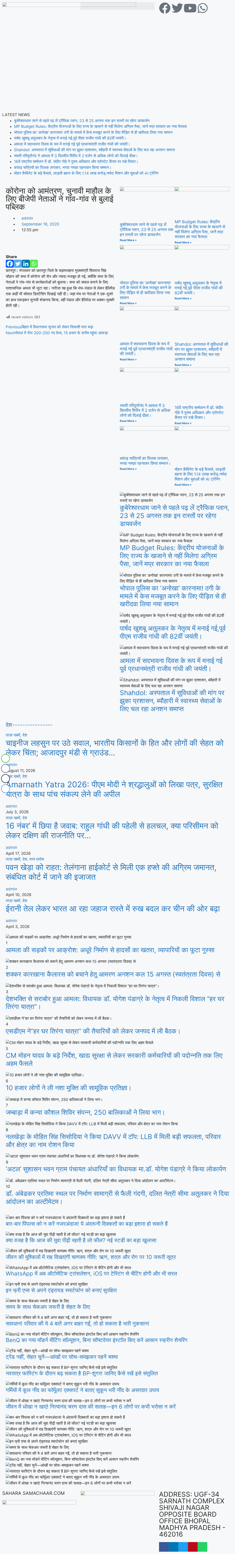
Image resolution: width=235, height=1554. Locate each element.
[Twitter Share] (5, 778)
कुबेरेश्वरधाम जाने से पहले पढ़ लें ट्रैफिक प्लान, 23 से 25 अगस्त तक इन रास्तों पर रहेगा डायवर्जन (82, 120)
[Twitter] (18, 264)
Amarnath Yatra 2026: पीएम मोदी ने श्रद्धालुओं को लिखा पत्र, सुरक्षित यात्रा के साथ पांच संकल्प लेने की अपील (114, 789)
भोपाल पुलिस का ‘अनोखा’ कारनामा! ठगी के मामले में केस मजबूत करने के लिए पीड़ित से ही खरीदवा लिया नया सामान (93, 132)
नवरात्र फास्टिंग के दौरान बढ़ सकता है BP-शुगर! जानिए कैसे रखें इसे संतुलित (82, 1373)
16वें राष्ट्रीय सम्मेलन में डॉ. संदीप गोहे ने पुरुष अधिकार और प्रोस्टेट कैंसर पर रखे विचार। (76, 161)
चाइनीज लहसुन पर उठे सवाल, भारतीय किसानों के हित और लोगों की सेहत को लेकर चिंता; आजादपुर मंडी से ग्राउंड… (115, 747)
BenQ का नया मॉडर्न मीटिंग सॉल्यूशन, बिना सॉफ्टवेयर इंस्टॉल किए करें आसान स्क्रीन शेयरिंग (96, 1340)
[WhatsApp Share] (5, 758)
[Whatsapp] (34, 264)
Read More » (128, 240)
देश (24, 735)
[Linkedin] (26, 264)
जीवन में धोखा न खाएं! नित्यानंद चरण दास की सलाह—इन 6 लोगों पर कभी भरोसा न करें (91, 1406)
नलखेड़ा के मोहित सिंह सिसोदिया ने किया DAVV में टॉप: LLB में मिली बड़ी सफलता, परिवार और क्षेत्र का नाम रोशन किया (113, 1141)
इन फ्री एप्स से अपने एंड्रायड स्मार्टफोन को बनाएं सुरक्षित (61, 1290)
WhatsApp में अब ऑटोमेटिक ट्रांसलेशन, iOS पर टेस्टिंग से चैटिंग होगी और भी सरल (91, 1273)
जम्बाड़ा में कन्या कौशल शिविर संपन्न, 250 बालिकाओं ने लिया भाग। (85, 1112)
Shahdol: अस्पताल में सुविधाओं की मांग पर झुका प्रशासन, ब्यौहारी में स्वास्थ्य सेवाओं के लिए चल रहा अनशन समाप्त (94, 150)
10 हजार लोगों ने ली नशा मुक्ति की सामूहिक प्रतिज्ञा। (69, 1088)
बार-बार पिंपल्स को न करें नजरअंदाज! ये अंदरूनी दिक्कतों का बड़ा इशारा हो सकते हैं (87, 1223)
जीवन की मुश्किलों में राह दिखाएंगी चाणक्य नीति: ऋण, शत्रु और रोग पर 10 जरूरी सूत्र (91, 1257)
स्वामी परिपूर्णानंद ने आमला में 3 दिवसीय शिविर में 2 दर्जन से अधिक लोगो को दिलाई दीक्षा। (76, 155)
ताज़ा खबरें (14, 735)
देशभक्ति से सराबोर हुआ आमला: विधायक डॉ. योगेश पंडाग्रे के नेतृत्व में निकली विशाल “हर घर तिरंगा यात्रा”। (115, 1003)
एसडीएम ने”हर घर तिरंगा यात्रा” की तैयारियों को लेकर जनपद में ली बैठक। (93, 1031)
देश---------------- (29, 724)
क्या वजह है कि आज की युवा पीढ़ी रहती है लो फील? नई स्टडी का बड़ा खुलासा (81, 1240)
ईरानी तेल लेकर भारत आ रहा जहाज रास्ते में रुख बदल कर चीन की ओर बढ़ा (113, 908)
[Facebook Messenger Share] (5, 788)
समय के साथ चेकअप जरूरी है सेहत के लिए (48, 1306)
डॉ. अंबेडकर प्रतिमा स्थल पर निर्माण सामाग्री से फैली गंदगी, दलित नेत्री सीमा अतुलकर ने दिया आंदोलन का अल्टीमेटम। (117, 1197)
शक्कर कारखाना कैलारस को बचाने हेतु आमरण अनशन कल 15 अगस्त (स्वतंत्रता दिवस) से (113, 974)
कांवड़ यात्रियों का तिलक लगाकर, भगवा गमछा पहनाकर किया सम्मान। (63, 167)
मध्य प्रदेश (36, 859)
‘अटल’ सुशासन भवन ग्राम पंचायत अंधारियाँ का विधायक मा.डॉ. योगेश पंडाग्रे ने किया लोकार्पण (116, 1169)
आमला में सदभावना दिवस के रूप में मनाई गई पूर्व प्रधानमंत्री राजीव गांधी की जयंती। (72, 144)
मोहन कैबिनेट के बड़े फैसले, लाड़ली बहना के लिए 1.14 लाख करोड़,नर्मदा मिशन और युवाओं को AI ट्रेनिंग (86, 173)
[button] (117, 6)
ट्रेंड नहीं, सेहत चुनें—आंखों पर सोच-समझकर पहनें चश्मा (62, 1356)
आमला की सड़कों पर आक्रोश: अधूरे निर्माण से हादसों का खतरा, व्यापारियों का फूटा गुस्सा (110, 950)
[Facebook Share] (5, 768)
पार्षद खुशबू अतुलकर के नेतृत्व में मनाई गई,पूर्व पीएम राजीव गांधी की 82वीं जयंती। (70, 138)
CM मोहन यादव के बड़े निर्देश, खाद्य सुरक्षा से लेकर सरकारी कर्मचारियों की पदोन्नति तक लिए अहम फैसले (114, 1059)
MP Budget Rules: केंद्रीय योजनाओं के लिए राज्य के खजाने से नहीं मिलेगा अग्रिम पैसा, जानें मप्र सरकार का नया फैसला (100, 126)
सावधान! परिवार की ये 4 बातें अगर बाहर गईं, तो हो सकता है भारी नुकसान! (77, 1323)
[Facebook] (10, 264)
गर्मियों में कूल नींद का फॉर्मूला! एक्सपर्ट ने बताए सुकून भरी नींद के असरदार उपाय (82, 1390)
